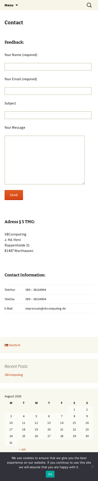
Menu (9, 5)
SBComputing (14, 375)
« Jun (22, 449)
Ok (50, 474)
